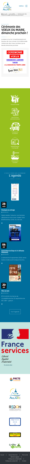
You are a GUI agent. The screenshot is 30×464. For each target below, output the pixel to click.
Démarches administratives (15, 118)
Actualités (12, 14)
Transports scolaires (15, 132)
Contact (24, 461)
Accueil (5, 14)
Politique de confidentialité (15, 459)
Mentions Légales (15, 457)
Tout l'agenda (15, 312)
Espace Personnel (13, 455)
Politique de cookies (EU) (12, 461)
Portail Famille (15, 104)
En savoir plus (8, 365)
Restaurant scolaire (15, 161)
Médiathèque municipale (15, 147)
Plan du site (25, 455)
